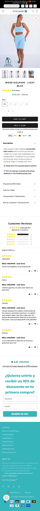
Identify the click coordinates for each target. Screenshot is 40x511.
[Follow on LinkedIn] (19, 486)
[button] (7, 90)
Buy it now (20, 125)
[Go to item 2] (11, 74)
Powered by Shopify (26, 497)
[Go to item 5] (31, 74)
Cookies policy (8, 434)
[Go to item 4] (24, 74)
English (28, 492)
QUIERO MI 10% (20, 414)
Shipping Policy (8, 449)
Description (8, 143)
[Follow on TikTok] (14, 486)
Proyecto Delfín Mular (12, 184)
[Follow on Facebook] (3, 486)
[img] (6, 256)
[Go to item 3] (18, 74)
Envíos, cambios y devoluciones (16, 203)
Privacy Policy (7, 442)
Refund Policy (7, 445)
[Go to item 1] (5, 74)
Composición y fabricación (14, 196)
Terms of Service (9, 452)
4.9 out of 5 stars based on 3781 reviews (20, 366)
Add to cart (20, 119)
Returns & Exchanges (10, 431)
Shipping (5, 427)
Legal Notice (7, 438)
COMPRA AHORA (11, 6)
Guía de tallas (9, 190)
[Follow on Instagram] (8, 486)
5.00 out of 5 (25, 228)
